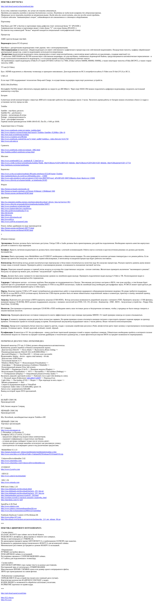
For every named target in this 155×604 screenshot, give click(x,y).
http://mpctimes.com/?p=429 (12, 500)
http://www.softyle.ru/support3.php (14, 221)
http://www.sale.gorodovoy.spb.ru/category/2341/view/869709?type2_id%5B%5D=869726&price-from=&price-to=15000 (48, 178)
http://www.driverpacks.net (11, 217)
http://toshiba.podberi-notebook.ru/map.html (18, 152)
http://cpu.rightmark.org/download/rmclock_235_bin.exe (22, 493)
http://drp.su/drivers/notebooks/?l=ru (15, 211)
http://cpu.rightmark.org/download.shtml (16, 489)
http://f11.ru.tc (6, 600)
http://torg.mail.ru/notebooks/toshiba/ (15, 135)
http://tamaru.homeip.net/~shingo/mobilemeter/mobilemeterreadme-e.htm (28, 452)
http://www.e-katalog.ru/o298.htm (14, 137)
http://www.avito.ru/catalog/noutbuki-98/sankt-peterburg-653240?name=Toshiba (31, 174)
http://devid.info (7, 213)
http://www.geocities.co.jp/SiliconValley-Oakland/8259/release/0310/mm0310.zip (32, 454)
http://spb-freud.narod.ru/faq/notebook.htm (17, 6)
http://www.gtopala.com (10, 482)
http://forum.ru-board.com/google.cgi (15, 189)
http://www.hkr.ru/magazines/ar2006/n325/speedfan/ (21, 511)
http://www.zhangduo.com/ (11, 461)
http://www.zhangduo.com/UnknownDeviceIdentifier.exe (23, 463)
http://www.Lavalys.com (10, 469)
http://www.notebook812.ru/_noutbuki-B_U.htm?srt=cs (22, 161)
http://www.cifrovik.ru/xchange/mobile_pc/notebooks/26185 (24, 180)
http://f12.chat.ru (7, 598)
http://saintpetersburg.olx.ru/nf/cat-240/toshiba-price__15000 (24, 176)
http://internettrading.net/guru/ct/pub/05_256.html (20, 495)
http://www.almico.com (10, 506)
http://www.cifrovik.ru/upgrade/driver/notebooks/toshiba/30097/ (25, 204)
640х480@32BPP (34, 378)
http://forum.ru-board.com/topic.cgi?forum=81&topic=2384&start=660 (28, 191)
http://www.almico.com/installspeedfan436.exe (19, 508)
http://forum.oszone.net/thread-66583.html (17, 193)
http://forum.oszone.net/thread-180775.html (17, 228)
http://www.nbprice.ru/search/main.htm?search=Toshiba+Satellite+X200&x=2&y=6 (33, 132)
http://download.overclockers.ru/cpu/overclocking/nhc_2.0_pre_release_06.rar (31, 519)
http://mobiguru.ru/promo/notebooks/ (15, 165)
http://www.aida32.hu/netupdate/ (13, 476)
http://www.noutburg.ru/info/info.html (15, 206)
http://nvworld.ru (7, 219)
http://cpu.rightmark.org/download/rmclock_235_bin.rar (22, 491)
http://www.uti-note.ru (9, 141)
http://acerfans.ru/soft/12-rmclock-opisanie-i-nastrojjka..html (23, 498)
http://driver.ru (6, 215)
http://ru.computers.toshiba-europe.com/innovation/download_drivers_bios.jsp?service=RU (35, 202)
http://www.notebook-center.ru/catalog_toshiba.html (21, 130)
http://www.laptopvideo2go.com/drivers (16, 208)
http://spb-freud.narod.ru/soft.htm (13, 593)
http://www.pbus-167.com (11, 517)
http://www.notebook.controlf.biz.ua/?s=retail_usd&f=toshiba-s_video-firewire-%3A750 (34, 139)
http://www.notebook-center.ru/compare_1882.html (20, 150)
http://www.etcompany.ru (10, 430)
